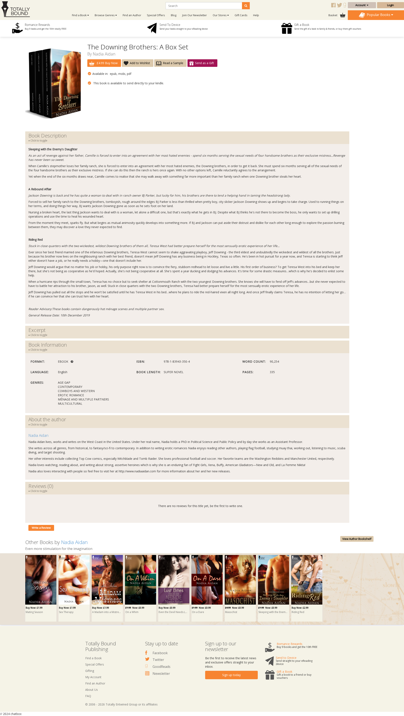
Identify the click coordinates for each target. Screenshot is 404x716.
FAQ (88, 696)
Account (361, 5)
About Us (91, 690)
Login (390, 5)
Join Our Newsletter (194, 15)
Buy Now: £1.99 (34, 607)
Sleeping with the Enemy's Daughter (272, 612)
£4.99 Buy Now (107, 63)
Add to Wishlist (140, 63)
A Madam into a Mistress (106, 612)
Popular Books (378, 14)
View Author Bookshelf (356, 539)
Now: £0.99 (134, 607)
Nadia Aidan (104, 54)
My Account (93, 677)
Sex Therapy (66, 612)
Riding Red (298, 612)
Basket (333, 15)
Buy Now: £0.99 (167, 607)
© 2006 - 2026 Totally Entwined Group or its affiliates (121, 704)
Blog (173, 15)
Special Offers (156, 15)
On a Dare (198, 612)
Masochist (231, 612)
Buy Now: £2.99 (300, 607)
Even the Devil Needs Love (173, 612)
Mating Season (34, 612)
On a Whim (131, 612)
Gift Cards (241, 15)
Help (256, 15)
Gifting (89, 671)
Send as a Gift (204, 63)
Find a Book (93, 658)
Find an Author (132, 15)
